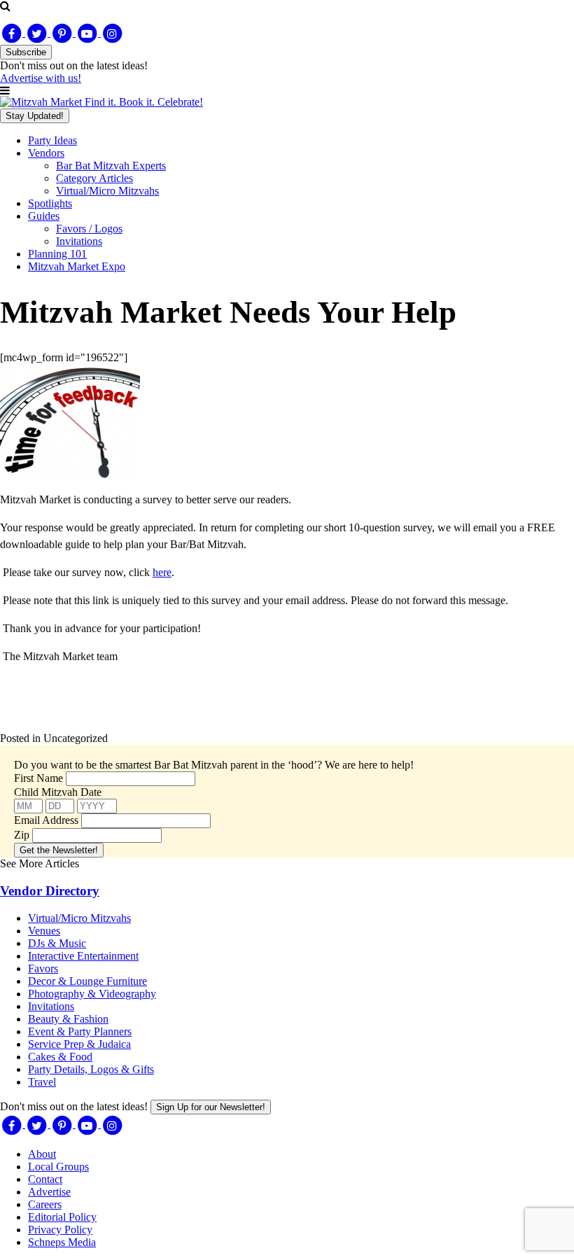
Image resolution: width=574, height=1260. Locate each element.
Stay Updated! (35, 116)
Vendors (46, 153)
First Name (38, 778)
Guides (43, 216)
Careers (45, 1204)
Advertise (49, 1192)
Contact (45, 1179)
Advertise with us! (40, 78)
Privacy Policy (60, 1230)
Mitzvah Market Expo (76, 266)
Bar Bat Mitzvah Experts (111, 166)
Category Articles (94, 178)
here (162, 572)
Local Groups (58, 1166)
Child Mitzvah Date (58, 792)
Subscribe (26, 52)
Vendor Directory (49, 890)
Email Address (46, 820)
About (42, 1154)
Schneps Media (62, 1242)
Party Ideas (52, 140)
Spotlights (50, 203)
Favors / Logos (89, 228)
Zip (21, 835)
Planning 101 (57, 254)
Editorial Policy (62, 1217)
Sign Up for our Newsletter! (210, 1107)
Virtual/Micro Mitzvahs (107, 191)
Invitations (79, 241)
